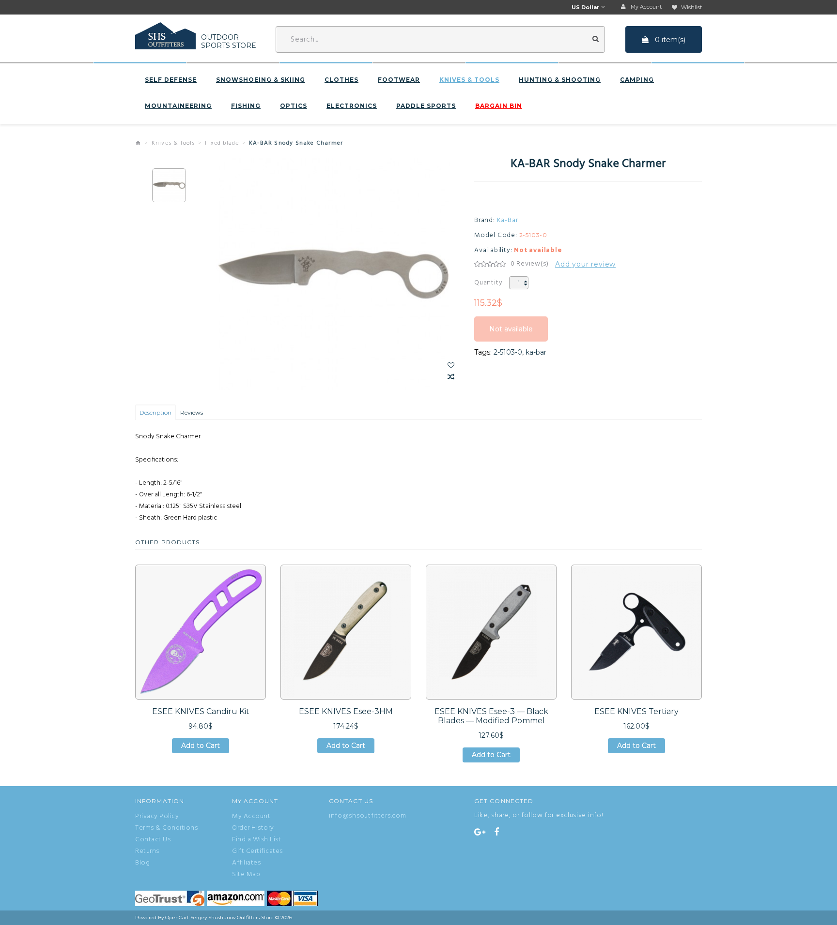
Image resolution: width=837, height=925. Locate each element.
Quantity (488, 282)
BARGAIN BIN (498, 106)
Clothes (341, 79)
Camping (637, 79)
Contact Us (152, 839)
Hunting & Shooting (560, 79)
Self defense (171, 79)
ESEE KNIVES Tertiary (636, 711)
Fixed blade (222, 143)
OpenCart (177, 917)
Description (155, 412)
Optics (293, 106)
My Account (251, 816)
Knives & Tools (469, 79)
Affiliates (246, 863)
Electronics (351, 106)
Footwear (399, 79)
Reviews (191, 412)
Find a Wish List (256, 839)
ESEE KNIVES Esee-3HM (346, 711)
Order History (253, 828)
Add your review (585, 264)
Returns (147, 851)
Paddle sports (426, 106)
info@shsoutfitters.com (367, 815)
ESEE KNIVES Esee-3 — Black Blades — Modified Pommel (491, 716)
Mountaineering (178, 106)
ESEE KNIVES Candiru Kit (200, 711)
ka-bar (536, 352)
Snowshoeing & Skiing (260, 79)
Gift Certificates (257, 851)
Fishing (246, 106)
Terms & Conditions (166, 828)
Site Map (246, 874)
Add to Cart (200, 747)
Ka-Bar (507, 220)
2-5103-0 (508, 352)
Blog (142, 863)
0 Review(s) (530, 264)
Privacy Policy (157, 816)
